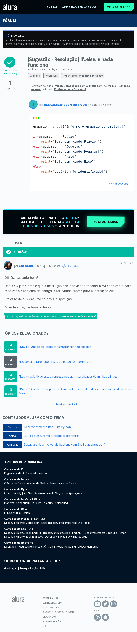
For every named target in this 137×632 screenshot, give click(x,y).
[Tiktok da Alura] (121, 603)
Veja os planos (119, 7)
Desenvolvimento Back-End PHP (23, 532)
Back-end (35, 75)
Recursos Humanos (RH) (32, 546)
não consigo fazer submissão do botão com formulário (55, 362)
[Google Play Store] (97, 617)
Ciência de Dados (14, 483)
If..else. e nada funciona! (70, 89)
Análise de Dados (37, 483)
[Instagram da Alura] (113, 603)
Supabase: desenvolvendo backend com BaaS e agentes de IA (64, 444)
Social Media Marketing (62, 546)
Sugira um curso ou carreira (59, 612)
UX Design (23, 512)
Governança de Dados (63, 483)
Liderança (10, 546)
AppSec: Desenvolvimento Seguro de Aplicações (52, 493)
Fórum (9, 20)
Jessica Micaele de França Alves (66, 105)
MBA (43, 568)
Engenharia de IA (14, 473)
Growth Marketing (88, 546)
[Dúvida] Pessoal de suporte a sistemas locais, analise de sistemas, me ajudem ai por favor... (75, 391)
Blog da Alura (51, 607)
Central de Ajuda (52, 602)
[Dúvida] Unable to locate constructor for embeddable (55, 347)
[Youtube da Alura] (97, 603)
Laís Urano (26, 266)
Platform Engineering (16, 502)
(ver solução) (10, 73)
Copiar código (118, 184)
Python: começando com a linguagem (83, 75)
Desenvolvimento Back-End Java (23, 536)
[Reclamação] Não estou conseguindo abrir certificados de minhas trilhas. (68, 376)
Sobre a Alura (50, 598)
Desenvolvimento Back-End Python (47, 427)
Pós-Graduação (52, 621)
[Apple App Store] (105, 617)
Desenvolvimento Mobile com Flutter (26, 522)
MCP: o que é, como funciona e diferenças (51, 436)
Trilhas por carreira (23, 462)
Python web (51, 75)
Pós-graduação (29, 568)
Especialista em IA (36, 473)
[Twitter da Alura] (105, 603)
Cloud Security (13, 493)
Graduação (10, 568)
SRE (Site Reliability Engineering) (50, 502)
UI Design (10, 512)
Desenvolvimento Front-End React (69, 522)
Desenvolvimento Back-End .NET (63, 532)
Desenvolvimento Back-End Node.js (66, 536)
